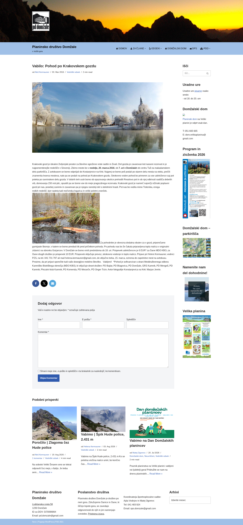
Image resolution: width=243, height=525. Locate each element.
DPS (194, 48)
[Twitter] (44, 283)
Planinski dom (190, 119)
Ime (40, 319)
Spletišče (131, 319)
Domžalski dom (136, 456)
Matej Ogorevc (139, 453)
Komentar (43, 332)
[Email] (52, 283)
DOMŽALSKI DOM (176, 48)
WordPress (49, 522)
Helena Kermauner (92, 446)
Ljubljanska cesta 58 (42, 504)
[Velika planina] (197, 357)
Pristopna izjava (96, 514)
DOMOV (123, 48)
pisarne (198, 91)
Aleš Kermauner (42, 72)
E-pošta (86, 319)
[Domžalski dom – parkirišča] (197, 257)
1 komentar (37, 458)
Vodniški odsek (73, 72)
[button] (145, 48)
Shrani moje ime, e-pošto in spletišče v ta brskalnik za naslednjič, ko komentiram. (80, 371)
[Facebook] (35, 283)
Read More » (45, 472)
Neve (34, 522)
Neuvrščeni (149, 456)
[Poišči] (207, 73)
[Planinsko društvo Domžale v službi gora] (40, 21)
